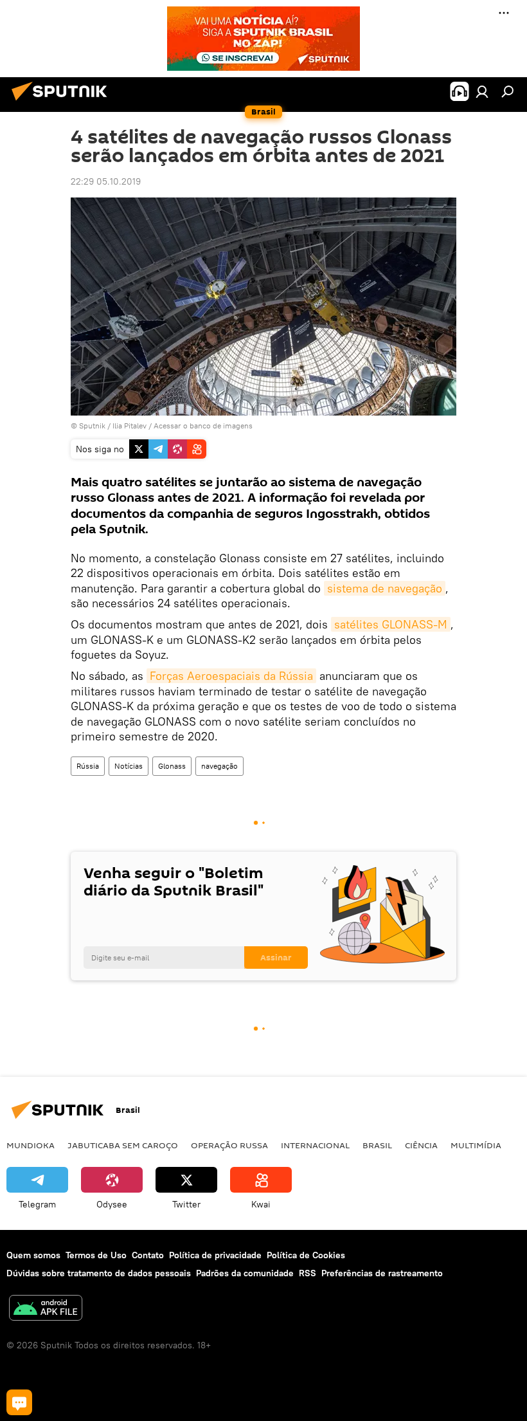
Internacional (315, 1145)
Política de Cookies (306, 1255)
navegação (219, 766)
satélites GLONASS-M (390, 624)
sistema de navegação (384, 588)
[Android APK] (45, 1309)
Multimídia (476, 1145)
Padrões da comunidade (245, 1273)
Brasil (377, 1145)
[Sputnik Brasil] (63, 102)
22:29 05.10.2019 (106, 181)
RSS (307, 1273)
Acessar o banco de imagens (203, 425)
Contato (148, 1255)
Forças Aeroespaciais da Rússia (231, 675)
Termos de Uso (96, 1255)
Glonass (172, 766)
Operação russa (229, 1145)
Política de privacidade (215, 1255)
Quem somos (33, 1255)
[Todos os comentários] (19, 1402)
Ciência (421, 1145)
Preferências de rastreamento (382, 1273)
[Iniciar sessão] (482, 91)
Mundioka (30, 1145)
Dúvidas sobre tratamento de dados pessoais (98, 1273)
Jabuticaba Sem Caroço (122, 1145)
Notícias (128, 766)
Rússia (87, 766)
